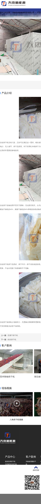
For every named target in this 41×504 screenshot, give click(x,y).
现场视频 (7, 388)
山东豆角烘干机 (31, 469)
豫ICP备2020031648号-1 (13, 493)
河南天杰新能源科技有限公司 (23, 12)
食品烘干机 (8, 467)
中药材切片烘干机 (11, 464)
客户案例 (7, 345)
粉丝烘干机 (12, 339)
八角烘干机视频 (16, 420)
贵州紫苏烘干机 (31, 467)
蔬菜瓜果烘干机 (10, 461)
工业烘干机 (8, 469)
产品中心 (10, 456)
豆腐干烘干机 (13, 335)
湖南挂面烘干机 (31, 472)
